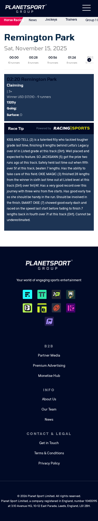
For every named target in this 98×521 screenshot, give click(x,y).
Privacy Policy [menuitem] (49, 463)
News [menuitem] (49, 419)
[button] (89, 60)
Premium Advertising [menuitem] (49, 365)
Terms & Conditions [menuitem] (49, 453)
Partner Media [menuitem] (49, 355)
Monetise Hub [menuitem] (49, 376)
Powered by (43, 128)
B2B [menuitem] (49, 346)
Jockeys (51, 19)
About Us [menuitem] (49, 399)
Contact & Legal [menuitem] (49, 434)
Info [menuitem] (49, 390)
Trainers (71, 19)
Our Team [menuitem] (49, 409)
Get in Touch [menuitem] (49, 443)
